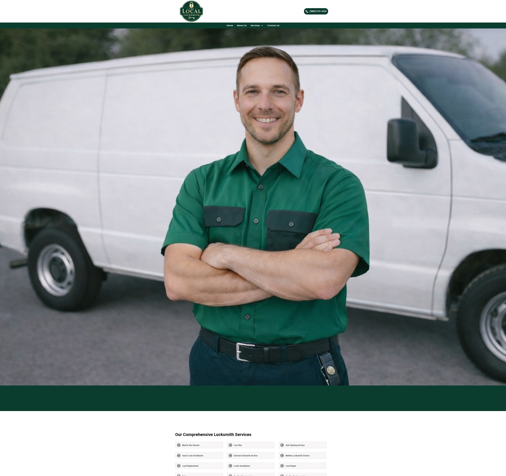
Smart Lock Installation (192, 455)
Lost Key (238, 445)
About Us (242, 25)
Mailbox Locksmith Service (298, 455)
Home (230, 25)
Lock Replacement (190, 466)
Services (255, 25)
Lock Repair (291, 466)
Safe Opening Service (295, 445)
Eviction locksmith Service (245, 455)
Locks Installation (242, 466)
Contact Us (273, 25)
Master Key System (190, 445)
